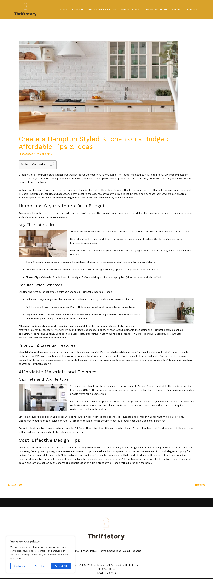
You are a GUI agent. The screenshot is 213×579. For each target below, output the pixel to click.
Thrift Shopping (155, 9)
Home (63, 9)
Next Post (202, 485)
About (176, 9)
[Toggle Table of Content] (49, 164)
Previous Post (12, 485)
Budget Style (130, 9)
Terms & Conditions (110, 551)
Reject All (40, 566)
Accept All (61, 566)
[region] (40, 554)
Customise (20, 566)
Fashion (77, 9)
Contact (192, 9)
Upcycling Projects (102, 9)
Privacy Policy (89, 551)
